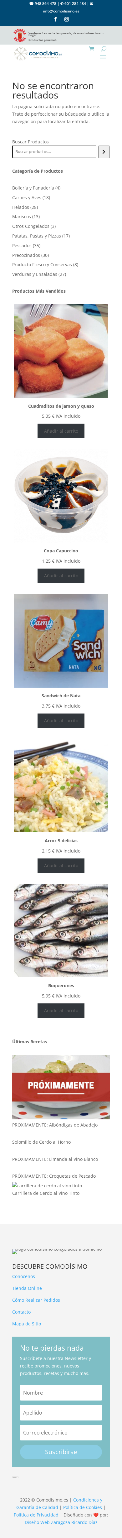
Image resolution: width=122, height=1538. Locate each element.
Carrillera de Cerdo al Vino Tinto (45, 1193)
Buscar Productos (30, 142)
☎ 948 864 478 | (44, 3)
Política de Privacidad (36, 1515)
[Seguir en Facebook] (55, 19)
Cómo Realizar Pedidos (36, 1300)
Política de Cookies (82, 1507)
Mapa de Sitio (26, 1324)
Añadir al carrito (61, 431)
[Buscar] (104, 152)
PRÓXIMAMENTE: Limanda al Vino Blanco (55, 1159)
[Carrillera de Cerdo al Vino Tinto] (47, 1186)
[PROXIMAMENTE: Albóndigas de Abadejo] (61, 1088)
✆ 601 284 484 (73, 3)
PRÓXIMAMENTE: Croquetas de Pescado (54, 1176)
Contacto (21, 1312)
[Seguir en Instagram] (66, 19)
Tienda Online (27, 1288)
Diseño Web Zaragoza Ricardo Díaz (61, 1522)
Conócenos (23, 1276)
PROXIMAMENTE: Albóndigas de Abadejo (55, 1125)
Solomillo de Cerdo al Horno (41, 1142)
